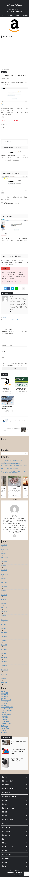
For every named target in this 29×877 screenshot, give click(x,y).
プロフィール (10, 15)
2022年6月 (4, 595)
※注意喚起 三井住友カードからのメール (21, 388)
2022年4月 (4, 603)
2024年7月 (4, 545)
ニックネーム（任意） (7, 345)
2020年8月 (4, 682)
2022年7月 (4, 591)
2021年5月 (4, 649)
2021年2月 (4, 661)
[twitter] (5, 288)
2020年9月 (4, 678)
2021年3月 (4, 657)
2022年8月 (4, 586)
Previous (2, 487)
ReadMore (17, 495)
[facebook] (8, 288)
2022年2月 (4, 611)
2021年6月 (4, 645)
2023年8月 (4, 561)
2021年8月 (4, 636)
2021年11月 (4, 624)
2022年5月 (4, 599)
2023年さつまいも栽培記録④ (9, 468)
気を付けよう (17, 319)
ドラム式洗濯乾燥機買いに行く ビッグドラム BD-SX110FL (18, 751)
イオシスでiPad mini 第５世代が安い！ (11, 460)
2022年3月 (4, 607)
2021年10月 (4, 628)
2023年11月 (4, 553)
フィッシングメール (7, 319)
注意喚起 (4, 317)
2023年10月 (4, 557)
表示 (9, 141)
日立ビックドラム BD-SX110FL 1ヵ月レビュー (18, 760)
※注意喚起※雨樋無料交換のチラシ (7, 407)
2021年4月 (4, 653)
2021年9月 (4, 632)
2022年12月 (4, 574)
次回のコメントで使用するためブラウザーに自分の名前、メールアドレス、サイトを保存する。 (14, 364)
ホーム (3, 15)
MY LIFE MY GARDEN (14, 6)
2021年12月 (4, 620)
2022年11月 (4, 578)
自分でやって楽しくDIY (14, 870)
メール (3, 351)
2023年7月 (4, 566)
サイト (3, 357)
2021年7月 (4, 640)
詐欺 (13, 319)
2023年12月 (4, 549)
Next (26, 487)
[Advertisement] (14, 53)
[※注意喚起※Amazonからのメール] (12, 288)
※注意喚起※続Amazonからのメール (7, 388)
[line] (16, 288)
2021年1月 (4, 665)
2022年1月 (4, 615)
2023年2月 (4, 570)
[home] (10, 311)
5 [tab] (16, 499)
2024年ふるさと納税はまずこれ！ (10, 463)
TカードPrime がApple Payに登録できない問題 (14, 465)
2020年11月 (4, 674)
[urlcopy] (23, 288)
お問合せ (17, 15)
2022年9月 (4, 582)
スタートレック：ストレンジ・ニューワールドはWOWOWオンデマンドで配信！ (14, 471)
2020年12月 (4, 670)
